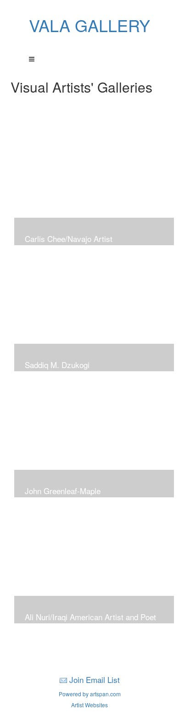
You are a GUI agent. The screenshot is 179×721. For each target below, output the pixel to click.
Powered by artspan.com (90, 694)
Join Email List (94, 679)
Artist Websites (89, 705)
